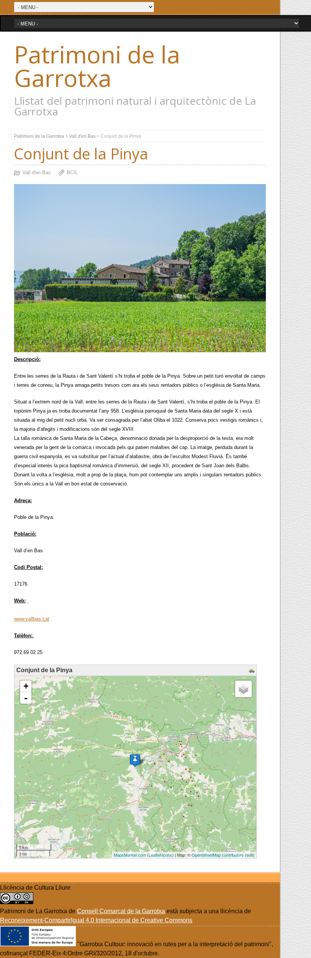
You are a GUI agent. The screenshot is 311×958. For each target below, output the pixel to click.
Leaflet (155, 855)
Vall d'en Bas (82, 136)
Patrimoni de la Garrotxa (97, 66)
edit (250, 855)
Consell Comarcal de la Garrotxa (121, 911)
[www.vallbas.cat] (28, 600)
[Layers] (243, 689)
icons (167, 855)
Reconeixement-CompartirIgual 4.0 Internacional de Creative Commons (96, 920)
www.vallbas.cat (31, 619)
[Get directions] (252, 671)
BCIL (72, 172)
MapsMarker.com (130, 855)
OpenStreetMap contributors (218, 855)
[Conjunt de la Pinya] (135, 760)
